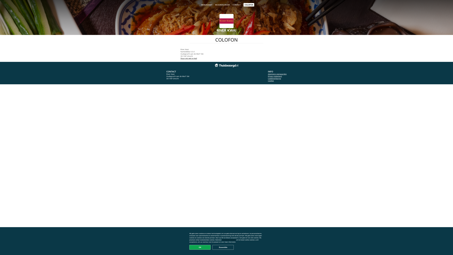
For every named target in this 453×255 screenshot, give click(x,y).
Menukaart (206, 5)
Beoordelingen (222, 5)
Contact (237, 5)
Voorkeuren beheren (229, 240)
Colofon (271, 81)
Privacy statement (275, 76)
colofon (249, 5)
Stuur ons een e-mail (188, 58)
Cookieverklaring (274, 78)
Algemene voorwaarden (277, 74)
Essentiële (223, 247)
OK (200, 247)
